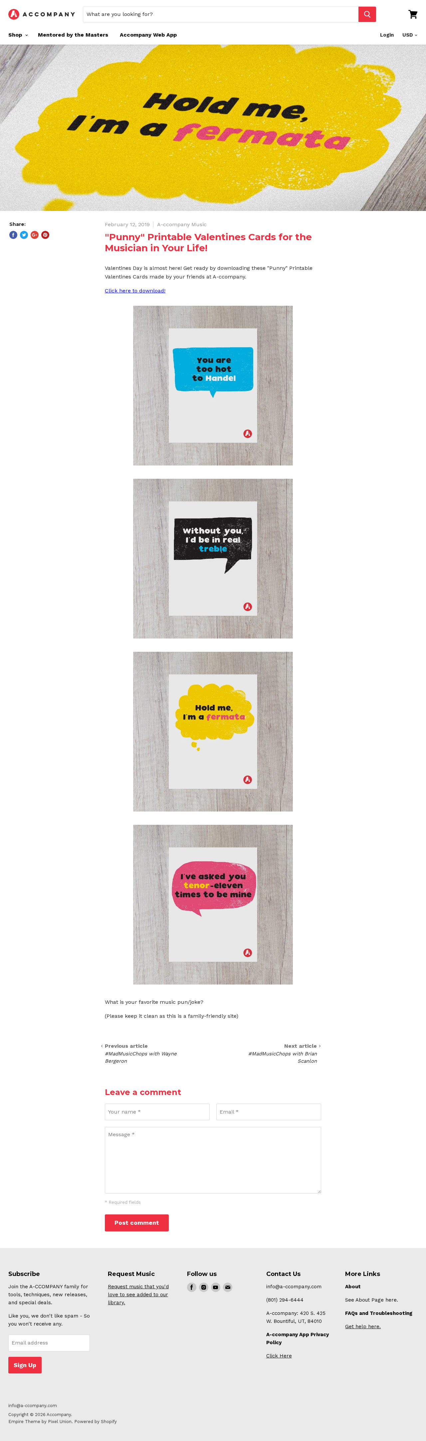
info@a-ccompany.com (32, 1405)
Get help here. (363, 1327)
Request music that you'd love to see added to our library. (138, 1295)
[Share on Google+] (35, 235)
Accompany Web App (148, 35)
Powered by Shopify (95, 1421)
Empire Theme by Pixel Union (40, 1421)
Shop (16, 35)
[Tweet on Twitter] (24, 235)
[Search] (367, 14)
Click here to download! (135, 290)
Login (387, 35)
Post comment (136, 1222)
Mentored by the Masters (73, 35)
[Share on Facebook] (13, 235)
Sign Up (25, 1364)
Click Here (279, 1356)
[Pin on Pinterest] (45, 235)
